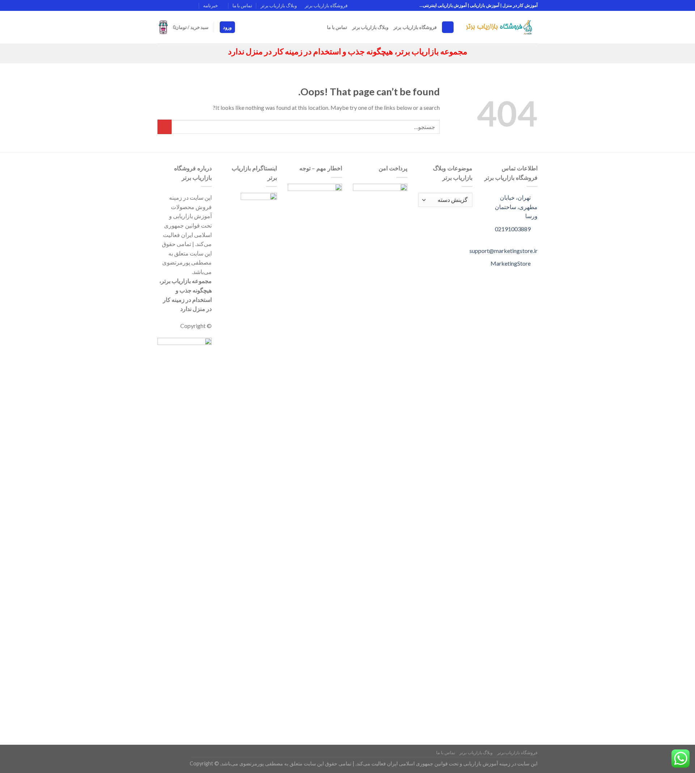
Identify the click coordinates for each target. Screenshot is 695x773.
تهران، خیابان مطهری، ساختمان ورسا (516, 206)
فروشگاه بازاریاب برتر (326, 5)
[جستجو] (448, 27)
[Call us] (168, 5)
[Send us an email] (175, 5)
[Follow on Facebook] (196, 5)
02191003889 (513, 228)
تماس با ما (242, 5)
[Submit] (164, 127)
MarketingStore (511, 263)
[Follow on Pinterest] (161, 5)
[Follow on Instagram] (188, 5)
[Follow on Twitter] (182, 5)
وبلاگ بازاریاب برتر (279, 5)
